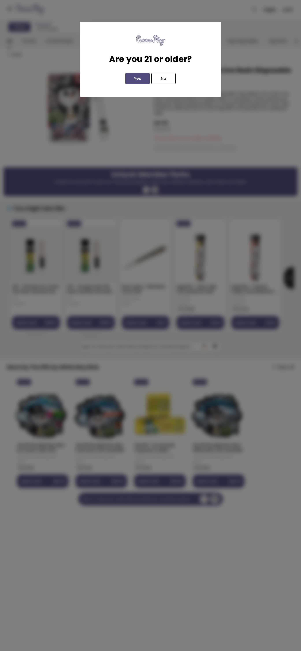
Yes (137, 78)
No (163, 78)
